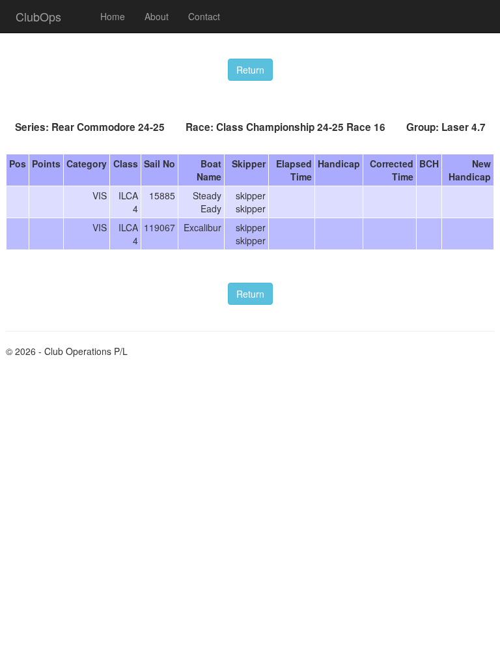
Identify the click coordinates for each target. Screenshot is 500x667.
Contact (204, 16)
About (157, 16)
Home (112, 16)
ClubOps (38, 16)
